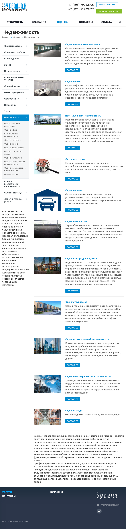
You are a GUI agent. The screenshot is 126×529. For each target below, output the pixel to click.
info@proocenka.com (110, 505)
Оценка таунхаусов (13, 158)
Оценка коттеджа (12, 140)
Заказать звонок (107, 5)
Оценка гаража (11, 144)
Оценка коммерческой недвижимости (14, 163)
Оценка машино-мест (14, 148)
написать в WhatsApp (109, 11)
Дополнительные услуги (13, 200)
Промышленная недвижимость (11, 135)
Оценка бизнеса (12, 86)
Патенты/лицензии (14, 92)
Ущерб (7, 65)
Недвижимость (12, 117)
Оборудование (12, 98)
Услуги (7, 492)
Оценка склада (11, 174)
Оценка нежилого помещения (12, 125)
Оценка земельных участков (14, 78)
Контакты (86, 22)
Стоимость (15, 22)
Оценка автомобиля (14, 52)
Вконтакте (99, 511)
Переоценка (10, 105)
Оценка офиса (10, 130)
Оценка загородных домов (13, 153)
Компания (39, 22)
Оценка (63, 22)
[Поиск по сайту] (120, 22)
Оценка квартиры (13, 46)
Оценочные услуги (13, 192)
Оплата (106, 22)
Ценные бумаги (12, 71)
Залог (7, 111)
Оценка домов (11, 58)
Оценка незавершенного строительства (15, 169)
